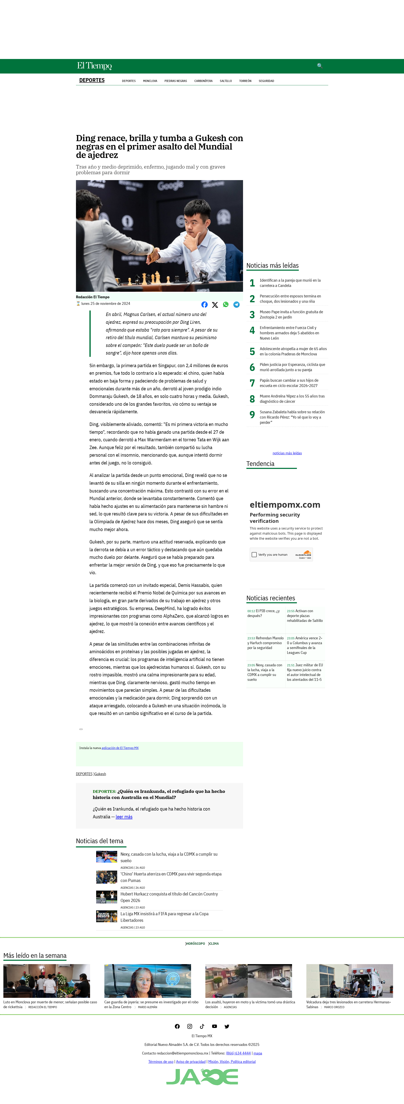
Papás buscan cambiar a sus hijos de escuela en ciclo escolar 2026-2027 (289, 382)
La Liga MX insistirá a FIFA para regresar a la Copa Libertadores (165, 917)
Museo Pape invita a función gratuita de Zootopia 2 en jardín (291, 314)
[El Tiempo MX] (94, 69)
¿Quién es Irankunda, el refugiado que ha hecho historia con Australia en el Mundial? (159, 794)
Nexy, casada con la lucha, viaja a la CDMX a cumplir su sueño (169, 857)
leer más (124, 817)
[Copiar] (81, 729)
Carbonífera (203, 81)
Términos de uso (160, 1061)
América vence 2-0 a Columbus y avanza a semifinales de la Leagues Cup (304, 645)
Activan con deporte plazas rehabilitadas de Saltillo (305, 615)
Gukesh (100, 773)
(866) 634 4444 (238, 1053)
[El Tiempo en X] (227, 1027)
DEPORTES (92, 79)
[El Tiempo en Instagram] (193, 1027)
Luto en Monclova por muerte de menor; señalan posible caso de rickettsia (50, 1004)
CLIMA (214, 943)
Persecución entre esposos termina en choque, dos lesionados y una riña (290, 298)
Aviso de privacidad (191, 1061)
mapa (258, 1053)
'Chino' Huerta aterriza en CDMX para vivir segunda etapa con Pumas (171, 877)
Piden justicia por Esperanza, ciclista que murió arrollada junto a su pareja (292, 367)
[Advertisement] (202, 29)
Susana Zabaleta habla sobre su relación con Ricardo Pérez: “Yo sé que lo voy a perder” (292, 417)
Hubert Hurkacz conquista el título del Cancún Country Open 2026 (169, 897)
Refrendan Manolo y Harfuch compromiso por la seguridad (265, 643)
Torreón (245, 81)
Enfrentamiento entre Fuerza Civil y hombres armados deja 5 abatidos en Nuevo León (289, 333)
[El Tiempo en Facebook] (180, 1027)
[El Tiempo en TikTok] (205, 1027)
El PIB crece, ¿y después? (263, 613)
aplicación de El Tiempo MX (120, 748)
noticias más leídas (287, 453)
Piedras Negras (176, 81)
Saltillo (226, 81)
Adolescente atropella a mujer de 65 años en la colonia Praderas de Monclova (293, 351)
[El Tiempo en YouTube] (218, 1027)
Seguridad (266, 81)
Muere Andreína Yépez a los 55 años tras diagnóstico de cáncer (292, 398)
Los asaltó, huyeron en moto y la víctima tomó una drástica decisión (250, 1004)
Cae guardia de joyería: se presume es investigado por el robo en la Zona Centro (151, 1004)
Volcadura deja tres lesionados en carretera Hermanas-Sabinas (348, 1004)
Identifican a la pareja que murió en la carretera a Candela (290, 282)
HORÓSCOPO (195, 943)
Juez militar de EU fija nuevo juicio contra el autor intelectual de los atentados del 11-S (305, 672)
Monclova (150, 81)
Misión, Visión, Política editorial (232, 1061)
